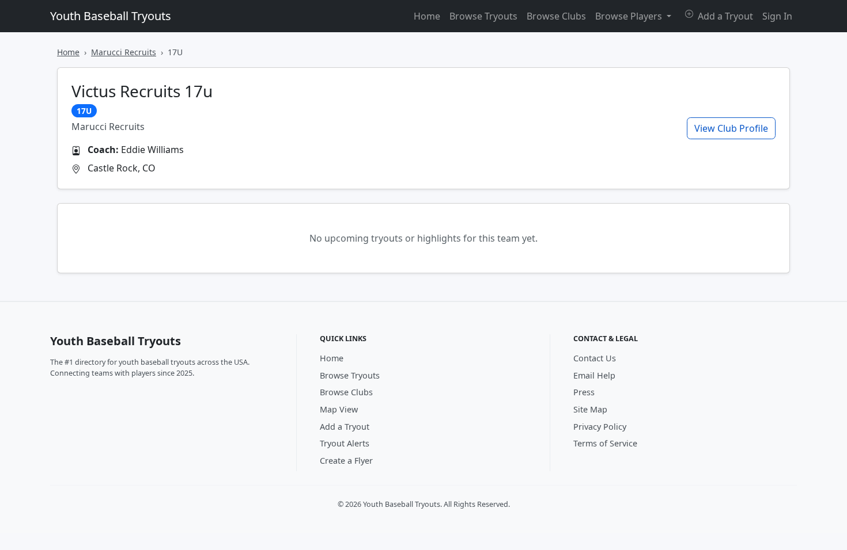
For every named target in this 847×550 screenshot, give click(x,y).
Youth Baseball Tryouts (110, 16)
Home (427, 16)
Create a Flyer (346, 460)
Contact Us (594, 358)
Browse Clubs (556, 16)
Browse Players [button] (629, 16)
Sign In (777, 16)
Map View (339, 409)
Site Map (590, 409)
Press (584, 392)
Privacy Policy (599, 426)
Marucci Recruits (123, 52)
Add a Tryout (724, 16)
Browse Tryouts (483, 16)
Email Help (594, 375)
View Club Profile (731, 128)
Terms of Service (605, 443)
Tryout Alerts (344, 443)
